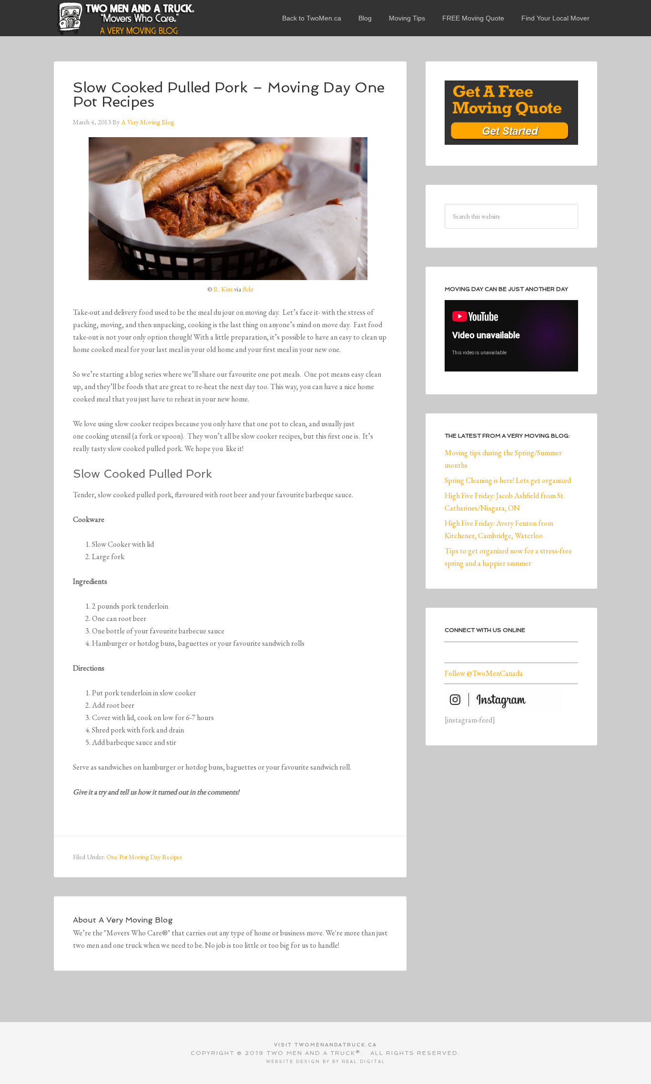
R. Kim (223, 289)
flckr (248, 289)
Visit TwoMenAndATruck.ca (325, 1044)
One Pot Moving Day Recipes (144, 857)
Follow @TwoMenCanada (484, 673)
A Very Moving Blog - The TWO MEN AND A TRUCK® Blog (125, 18)
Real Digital (364, 1061)
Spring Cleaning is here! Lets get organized (508, 480)
